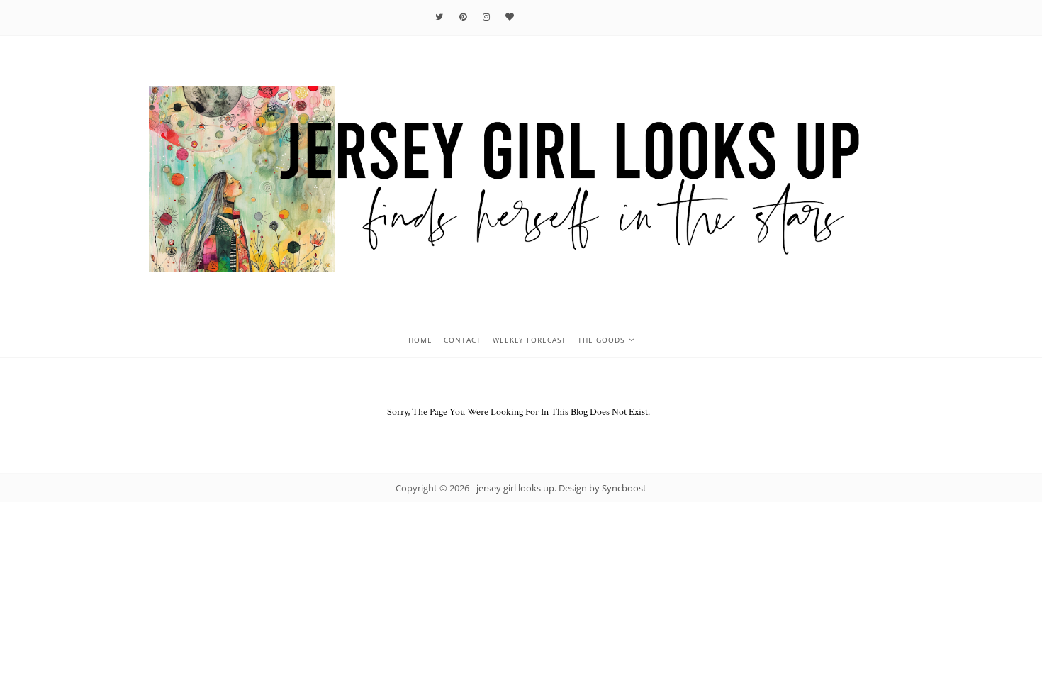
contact (462, 340)
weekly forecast (529, 340)
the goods (601, 340)
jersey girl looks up (515, 488)
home (420, 340)
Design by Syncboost (602, 488)
